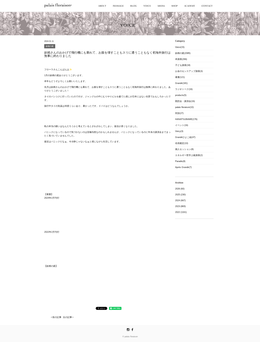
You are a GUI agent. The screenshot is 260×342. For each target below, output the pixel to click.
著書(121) (180, 77)
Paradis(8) (180, 161)
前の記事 (56, 317)
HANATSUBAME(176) (186, 119)
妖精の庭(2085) (182, 53)
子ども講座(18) (182, 65)
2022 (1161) (181, 212)
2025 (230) (180, 194)
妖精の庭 (50, 46)
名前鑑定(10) (181, 143)
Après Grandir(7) (183, 167)
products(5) (180, 95)
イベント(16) (181, 125)
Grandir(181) (181, 83)
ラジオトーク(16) (184, 89)
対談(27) (179, 113)
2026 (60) (179, 188)
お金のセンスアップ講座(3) (189, 71)
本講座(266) (181, 59)
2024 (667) (180, 200)
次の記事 (68, 317)
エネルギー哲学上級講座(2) (189, 155)
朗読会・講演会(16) (185, 101)
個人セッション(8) (184, 149)
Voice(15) (179, 47)
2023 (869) (180, 206)
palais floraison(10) (184, 107)
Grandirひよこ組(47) (185, 137)
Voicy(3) (179, 131)
